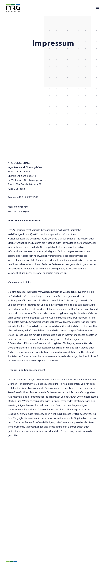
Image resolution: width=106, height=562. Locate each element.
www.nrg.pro (21, 211)
